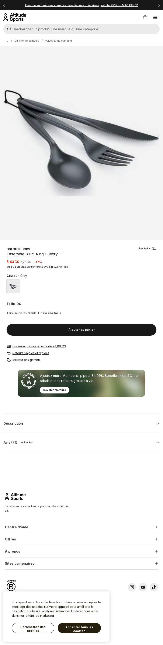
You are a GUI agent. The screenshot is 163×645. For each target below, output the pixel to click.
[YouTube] (143, 587)
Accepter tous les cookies (79, 629)
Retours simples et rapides (31, 353)
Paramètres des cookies (33, 628)
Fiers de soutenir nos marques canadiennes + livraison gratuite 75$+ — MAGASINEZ (81, 5)
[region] (56, 616)
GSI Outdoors (18, 249)
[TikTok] (154, 587)
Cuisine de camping (26, 40)
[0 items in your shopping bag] (145, 17)
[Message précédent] (4, 5)
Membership (72, 375)
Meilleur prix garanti (26, 360)
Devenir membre (54, 390)
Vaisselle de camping (58, 40)
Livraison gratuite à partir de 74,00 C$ (39, 346)
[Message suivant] (159, 5)
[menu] (155, 17)
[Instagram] (132, 587)
